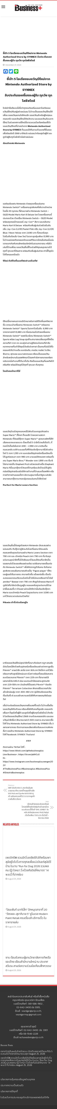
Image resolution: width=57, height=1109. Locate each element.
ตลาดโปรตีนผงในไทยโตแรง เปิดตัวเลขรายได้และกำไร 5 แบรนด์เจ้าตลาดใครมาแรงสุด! (26, 1052)
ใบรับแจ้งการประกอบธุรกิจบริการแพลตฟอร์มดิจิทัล (25, 1097)
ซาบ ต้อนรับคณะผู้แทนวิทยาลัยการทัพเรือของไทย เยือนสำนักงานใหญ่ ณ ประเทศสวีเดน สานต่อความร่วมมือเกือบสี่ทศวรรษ (28, 961)
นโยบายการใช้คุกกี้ (9, 1091)
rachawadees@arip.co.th (31, 1037)
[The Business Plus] (28, 7)
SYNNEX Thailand (26, 734)
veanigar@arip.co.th (31, 1011)
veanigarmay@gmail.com (28, 1014)
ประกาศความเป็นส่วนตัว (12, 1085)
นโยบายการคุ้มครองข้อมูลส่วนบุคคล (18, 1079)
